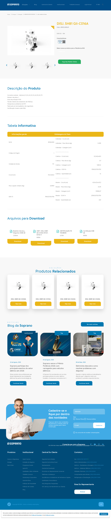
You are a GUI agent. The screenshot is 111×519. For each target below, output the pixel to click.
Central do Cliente (47, 4)
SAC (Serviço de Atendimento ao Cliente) (53, 486)
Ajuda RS (25, 468)
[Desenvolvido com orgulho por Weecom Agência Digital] (9, 504)
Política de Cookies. (50, 515)
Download (62, 51)
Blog (35, 4)
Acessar (82, 492)
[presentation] (6, 65)
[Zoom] (52, 27)
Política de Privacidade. (37, 515)
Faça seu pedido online (69, 62)
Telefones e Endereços (48, 474)
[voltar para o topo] (101, 504)
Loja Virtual (88, 4)
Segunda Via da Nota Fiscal (49, 462)
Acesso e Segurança (13, 459)
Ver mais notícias (92, 324)
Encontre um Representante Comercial (53, 471)
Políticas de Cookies (28, 486)
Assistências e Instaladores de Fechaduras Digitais (56, 477)
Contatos (78, 452)
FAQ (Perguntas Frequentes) (50, 483)
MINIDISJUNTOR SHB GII (29, 14)
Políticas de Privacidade (29, 483)
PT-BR (98, 4)
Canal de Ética (27, 480)
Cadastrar (99, 425)
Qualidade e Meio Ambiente (30, 471)
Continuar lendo (18, 383)
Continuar (104, 514)
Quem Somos (26, 459)
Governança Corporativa (30, 477)
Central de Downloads (48, 468)
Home (8, 14)
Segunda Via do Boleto (48, 459)
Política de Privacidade (82, 445)
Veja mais (18, 304)
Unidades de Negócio (29, 462)
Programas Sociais (28, 465)
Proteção (20, 14)
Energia (14, 14)
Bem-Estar (10, 465)
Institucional (61, 4)
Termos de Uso (99, 445)
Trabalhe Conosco (74, 4)
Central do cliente (49, 452)
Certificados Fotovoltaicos (49, 480)
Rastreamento (46, 465)
